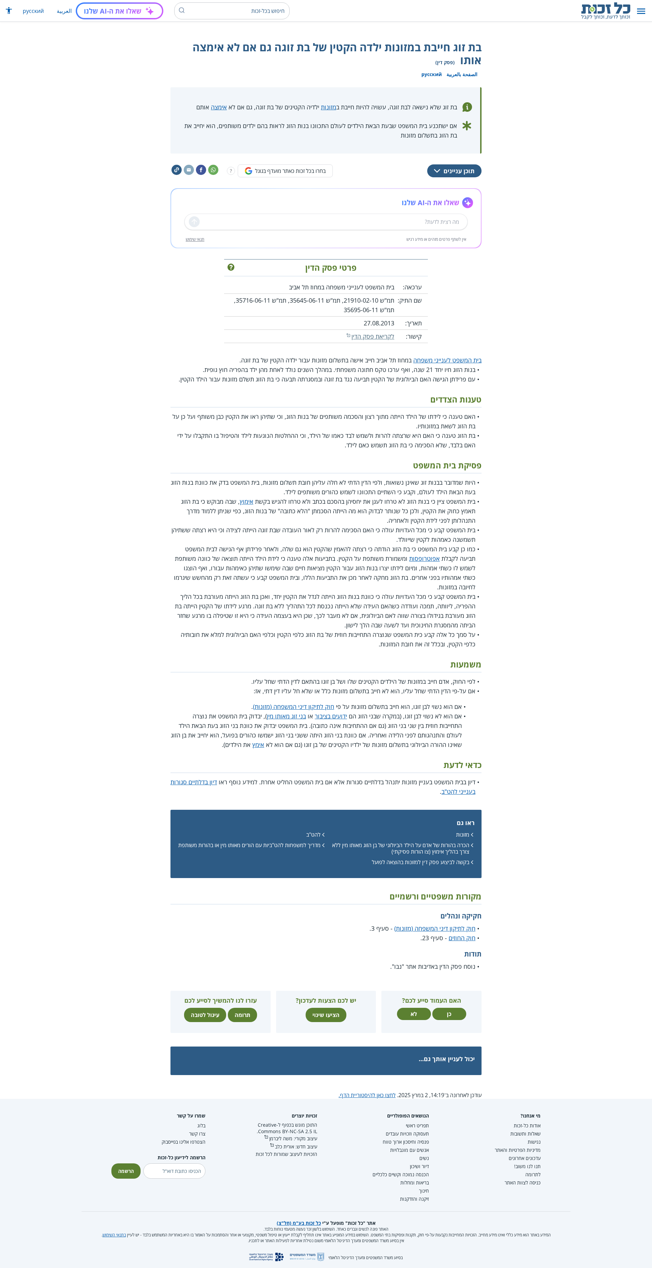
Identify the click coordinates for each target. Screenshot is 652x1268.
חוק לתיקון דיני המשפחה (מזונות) (293, 706)
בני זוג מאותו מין (286, 716)
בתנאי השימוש (114, 1235)
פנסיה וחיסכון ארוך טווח (406, 1142)
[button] (641, 11)
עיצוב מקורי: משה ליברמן (293, 1138)
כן (449, 1014)
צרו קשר (197, 1133)
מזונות (328, 107)
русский (33, 11)
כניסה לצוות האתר (523, 1182)
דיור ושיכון (419, 1166)
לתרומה (533, 1174)
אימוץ (246, 501)
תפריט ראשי (417, 1125)
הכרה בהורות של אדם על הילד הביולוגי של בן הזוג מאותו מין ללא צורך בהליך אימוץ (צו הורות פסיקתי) (400, 848)
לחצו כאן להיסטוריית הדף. (367, 1095)
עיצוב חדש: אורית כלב (296, 1146)
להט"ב (313, 834)
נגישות (534, 1142)
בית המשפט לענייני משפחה (447, 360)
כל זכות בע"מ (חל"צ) (299, 1223)
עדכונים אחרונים (525, 1158)
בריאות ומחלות (414, 1182)
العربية (64, 11)
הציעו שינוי (326, 1015)
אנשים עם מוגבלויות (409, 1150)
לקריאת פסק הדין (372, 336)
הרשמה (126, 1171)
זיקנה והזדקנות (414, 1199)
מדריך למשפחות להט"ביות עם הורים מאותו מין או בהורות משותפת (249, 845)
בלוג (201, 1125)
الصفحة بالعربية (462, 74)
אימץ (258, 744)
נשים (424, 1158)
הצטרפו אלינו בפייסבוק (183, 1142)
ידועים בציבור (331, 716)
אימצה (219, 107)
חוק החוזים (462, 938)
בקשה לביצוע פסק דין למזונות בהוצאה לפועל (420, 862)
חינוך (424, 1190)
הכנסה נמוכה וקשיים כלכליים (401, 1174)
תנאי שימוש (195, 239)
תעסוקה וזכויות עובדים (407, 1133)
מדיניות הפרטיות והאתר (518, 1150)
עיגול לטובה (205, 1015)
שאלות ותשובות (525, 1133)
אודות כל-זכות (527, 1125)
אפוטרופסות (424, 558)
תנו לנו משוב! (527, 1166)
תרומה (242, 1015)
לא (414, 1014)
